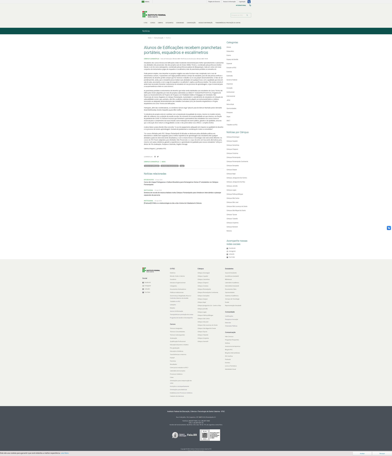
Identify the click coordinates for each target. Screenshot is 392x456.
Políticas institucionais (177, 292)
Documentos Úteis (230, 289)
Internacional (231, 96)
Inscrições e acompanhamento (179, 386)
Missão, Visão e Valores (177, 276)
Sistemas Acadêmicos (232, 296)
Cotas (172, 377)
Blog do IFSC (229, 349)
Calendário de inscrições (177, 371)
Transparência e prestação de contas (181, 314)
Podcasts (228, 359)
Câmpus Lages (231, 190)
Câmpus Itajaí (231, 174)
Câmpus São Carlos (233, 198)
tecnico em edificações (152, 166)
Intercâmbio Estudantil (232, 286)
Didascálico (230, 51)
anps (182, 166)
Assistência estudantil (232, 276)
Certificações (229, 316)
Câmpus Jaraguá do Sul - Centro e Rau (209, 305)
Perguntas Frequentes (232, 340)
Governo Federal (232, 80)
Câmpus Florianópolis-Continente (237, 161)
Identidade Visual (230, 369)
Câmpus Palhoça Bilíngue (235, 194)
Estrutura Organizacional (177, 283)
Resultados (173, 364)
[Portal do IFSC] (154, 14)
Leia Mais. (65, 453)
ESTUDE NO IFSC (149, 179)
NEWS (163, 161)
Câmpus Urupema (232, 223)
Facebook (232, 248)
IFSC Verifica (229, 356)
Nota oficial (230, 104)
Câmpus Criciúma (232, 153)
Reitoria (229, 231)
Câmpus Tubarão (232, 218)
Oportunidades (231, 108)
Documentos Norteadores (178, 289)
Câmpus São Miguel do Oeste (236, 210)
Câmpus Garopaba (233, 165)
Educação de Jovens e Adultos (179, 345)
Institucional (230, 92)
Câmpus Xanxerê (232, 227)
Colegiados (173, 286)
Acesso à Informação (176, 311)
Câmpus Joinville (232, 186)
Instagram (232, 251)
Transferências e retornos (178, 354)
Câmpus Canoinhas (233, 145)
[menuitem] (145, 22)
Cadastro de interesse (177, 396)
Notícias (227, 343)
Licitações (173, 305)
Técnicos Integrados (176, 328)
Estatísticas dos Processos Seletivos (181, 393)
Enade (227, 302)
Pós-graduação (174, 348)
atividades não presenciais (169, 166)
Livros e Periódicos (231, 366)
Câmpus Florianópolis (233, 157)
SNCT (228, 120)
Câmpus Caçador (232, 141)
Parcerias (173, 361)
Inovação (229, 88)
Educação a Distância (176, 351)
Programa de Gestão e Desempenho (181, 318)
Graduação (173, 338)
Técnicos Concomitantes (177, 332)
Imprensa (230, 84)
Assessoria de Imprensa (232, 346)
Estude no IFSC (231, 67)
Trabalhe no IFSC (232, 125)
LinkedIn (231, 254)
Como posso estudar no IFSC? (179, 367)
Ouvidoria (173, 279)
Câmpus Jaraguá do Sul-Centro (237, 178)
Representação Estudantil (233, 305)
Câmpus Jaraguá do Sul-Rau (236, 182)
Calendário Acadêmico (232, 283)
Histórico (172, 273)
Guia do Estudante (231, 273)
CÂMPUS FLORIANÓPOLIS (151, 59)
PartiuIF (172, 358)
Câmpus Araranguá (233, 137)
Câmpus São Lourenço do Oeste (237, 206)
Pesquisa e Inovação (231, 319)
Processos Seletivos (176, 374)
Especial (229, 63)
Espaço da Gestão (232, 59)
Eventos (229, 71)
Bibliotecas (228, 279)
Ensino (229, 55)
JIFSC (228, 100)
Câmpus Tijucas (232, 214)
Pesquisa (230, 112)
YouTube (232, 257)
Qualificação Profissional (177, 341)
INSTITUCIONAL (148, 190)
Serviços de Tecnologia (232, 299)
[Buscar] (248, 15)
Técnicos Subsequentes (177, 335)
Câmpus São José (232, 202)
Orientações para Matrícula (178, 389)
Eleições (172, 308)
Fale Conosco (229, 336)
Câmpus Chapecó (232, 149)
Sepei (228, 116)
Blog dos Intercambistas (232, 353)
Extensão (230, 76)
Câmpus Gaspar (232, 169)
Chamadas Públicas (231, 326)
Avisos (229, 47)
